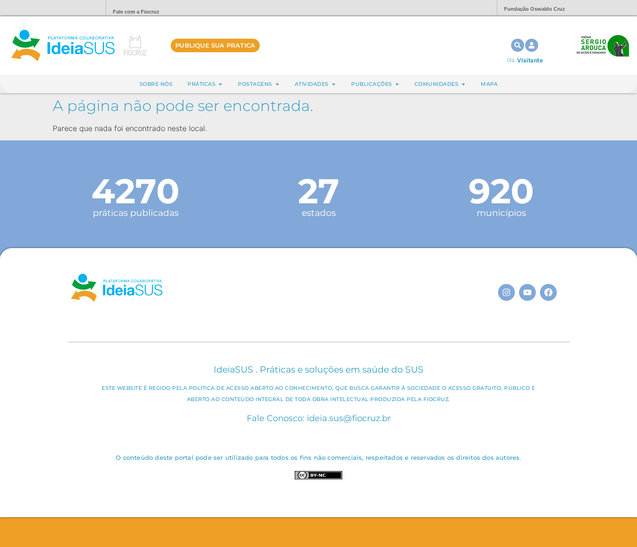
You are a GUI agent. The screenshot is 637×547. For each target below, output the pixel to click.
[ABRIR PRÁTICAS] (220, 84)
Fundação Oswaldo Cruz (534, 9)
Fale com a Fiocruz (136, 11)
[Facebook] (548, 292)
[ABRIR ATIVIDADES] (333, 84)
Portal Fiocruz (76, 8)
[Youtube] (527, 292)
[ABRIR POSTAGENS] (277, 84)
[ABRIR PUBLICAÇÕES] (397, 84)
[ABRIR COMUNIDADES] (463, 84)
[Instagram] (506, 292)
